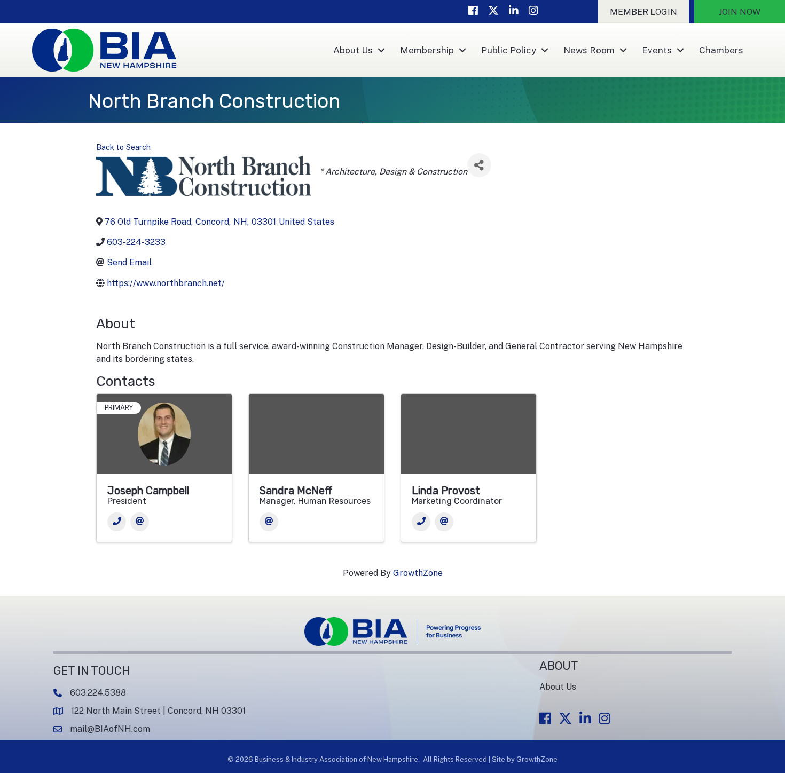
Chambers (721, 50)
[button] (643, 11)
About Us (353, 50)
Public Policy (508, 50)
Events (657, 50)
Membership (427, 50)
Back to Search (123, 147)
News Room (589, 50)
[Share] (479, 165)
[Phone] (116, 521)
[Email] (139, 521)
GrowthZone (418, 573)
